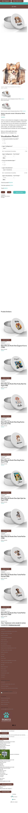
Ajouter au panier (19, 192)
